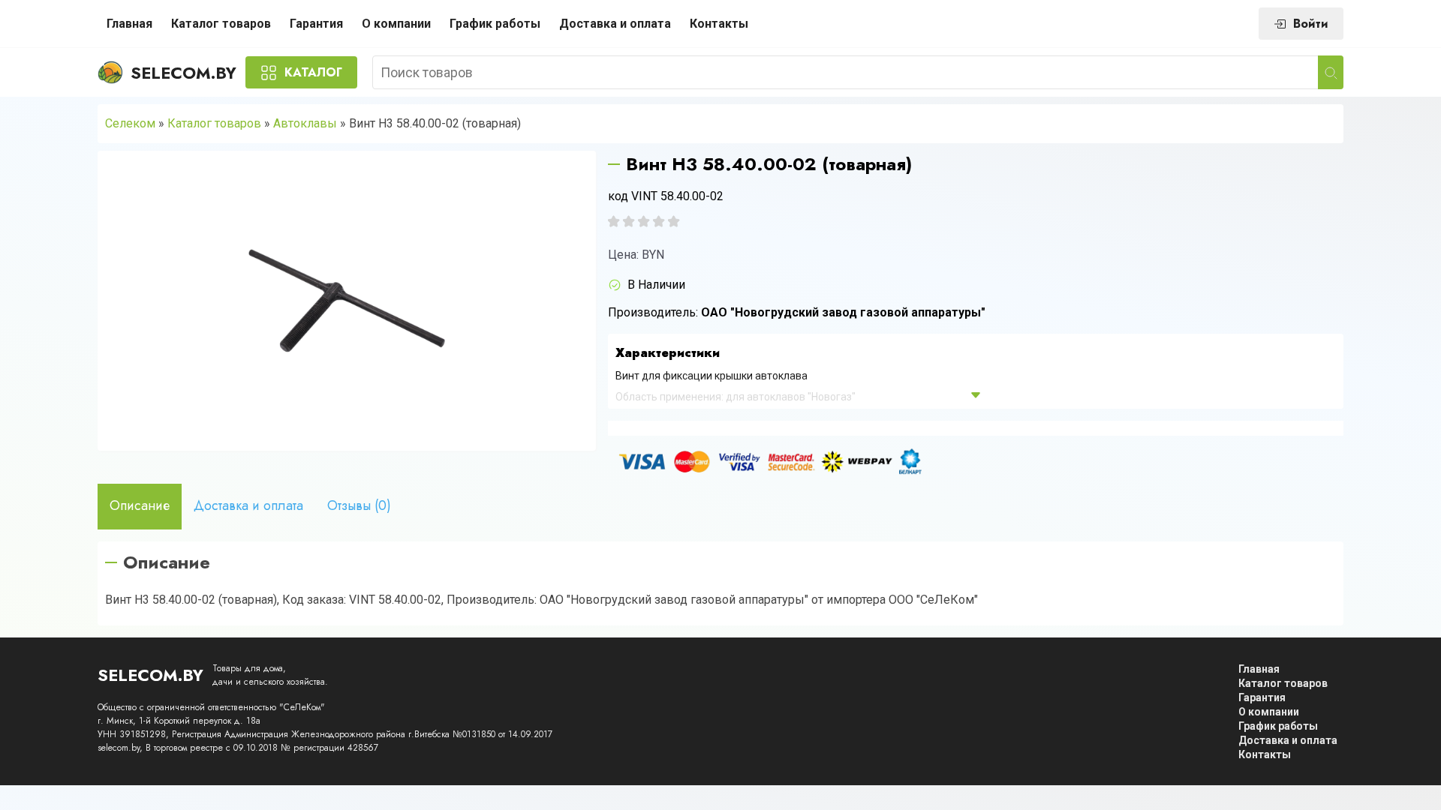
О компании (396, 23)
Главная (129, 23)
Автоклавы (305, 123)
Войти (1310, 23)
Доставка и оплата (615, 23)
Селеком (130, 123)
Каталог (313, 72)
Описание (140, 505)
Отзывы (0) (359, 505)
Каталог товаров (221, 23)
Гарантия (316, 23)
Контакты (719, 23)
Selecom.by (183, 73)
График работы (495, 23)
